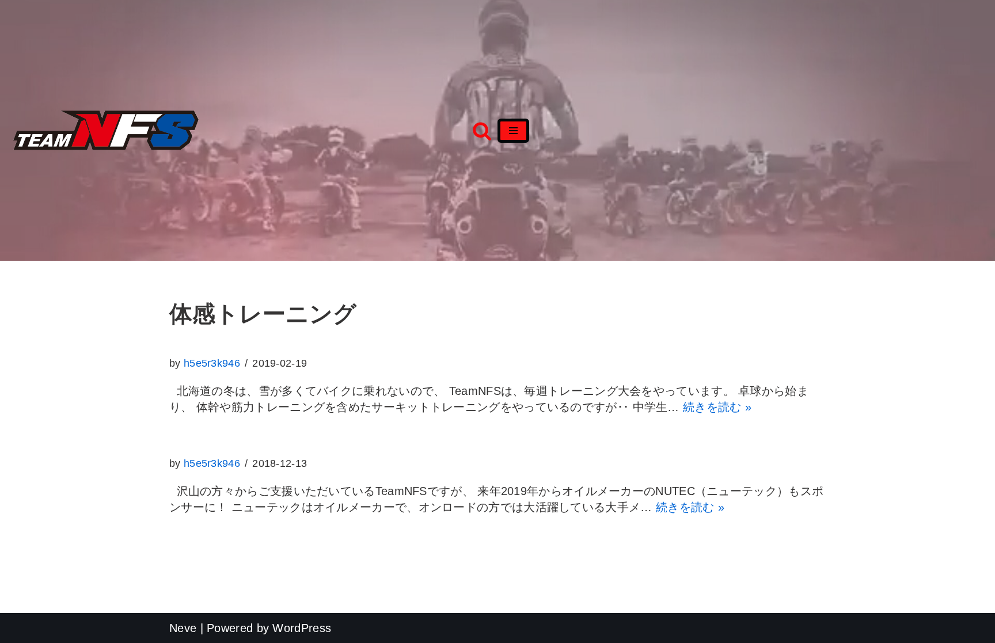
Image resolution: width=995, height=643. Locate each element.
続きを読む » (717, 407)
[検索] (482, 130)
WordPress (301, 628)
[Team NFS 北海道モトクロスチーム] (106, 130)
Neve (182, 628)
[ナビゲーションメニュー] (513, 131)
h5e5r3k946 (212, 363)
